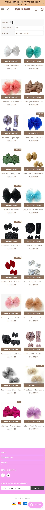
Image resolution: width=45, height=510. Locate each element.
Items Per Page (7, 28)
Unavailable (33, 133)
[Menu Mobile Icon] (2, 9)
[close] (43, 3)
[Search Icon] (8, 9)
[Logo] (22, 9)
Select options (11, 61)
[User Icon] (36, 9)
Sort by (5, 33)
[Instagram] (8, 475)
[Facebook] (3, 475)
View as (5, 22)
